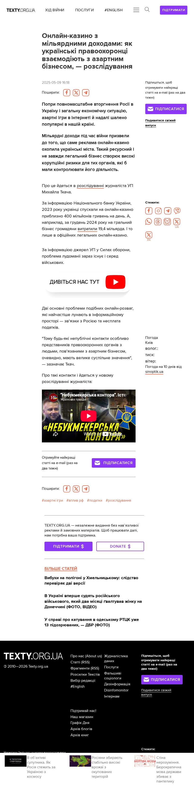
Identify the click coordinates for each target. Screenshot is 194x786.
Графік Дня (80, 722)
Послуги (111, 667)
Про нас (77, 656)
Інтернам (111, 696)
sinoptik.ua (154, 371)
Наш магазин (82, 717)
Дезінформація (117, 684)
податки (95, 500)
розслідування (119, 500)
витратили (87, 228)
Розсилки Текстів (85, 674)
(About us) (93, 656)
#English (78, 686)
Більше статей (60, 568)
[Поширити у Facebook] (66, 92)
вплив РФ (76, 500)
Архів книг (80, 735)
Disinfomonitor (116, 690)
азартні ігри (53, 500)
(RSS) (85, 662)
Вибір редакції (83, 680)
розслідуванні (90, 185)
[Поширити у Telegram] (85, 92)
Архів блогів (81, 729)
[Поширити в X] (76, 92)
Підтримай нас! (83, 710)
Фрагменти (80, 668)
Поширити (50, 92)
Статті (75, 662)
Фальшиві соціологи (112, 676)
